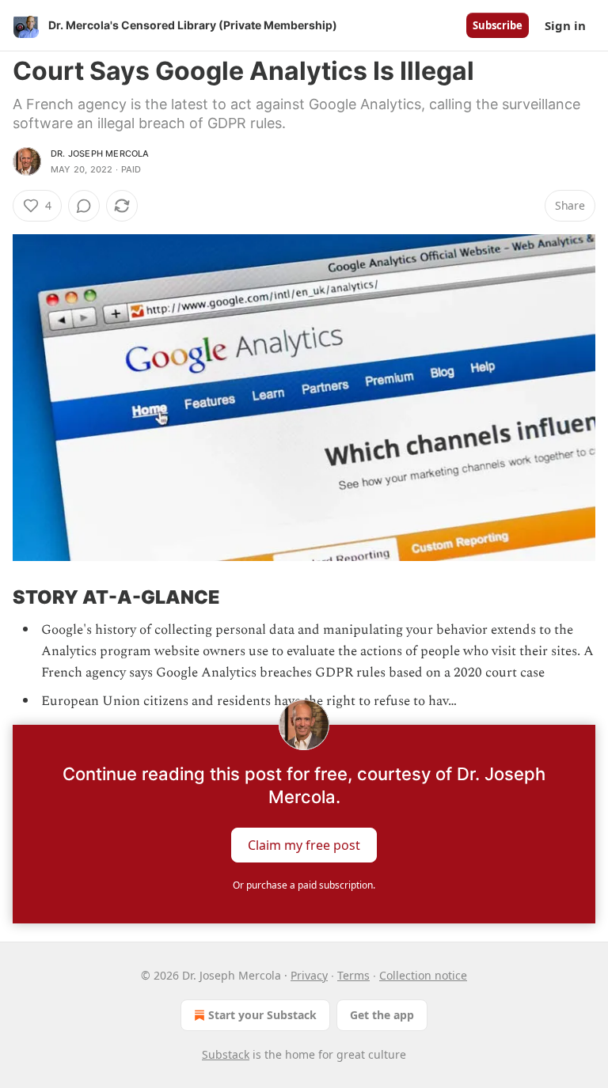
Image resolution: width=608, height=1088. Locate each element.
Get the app (382, 1014)
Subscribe (497, 25)
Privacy (309, 975)
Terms (353, 975)
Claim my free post (304, 844)
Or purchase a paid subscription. (304, 885)
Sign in (565, 25)
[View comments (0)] (84, 206)
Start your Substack (262, 1014)
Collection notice (423, 975)
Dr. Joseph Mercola (100, 153)
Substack (225, 1054)
